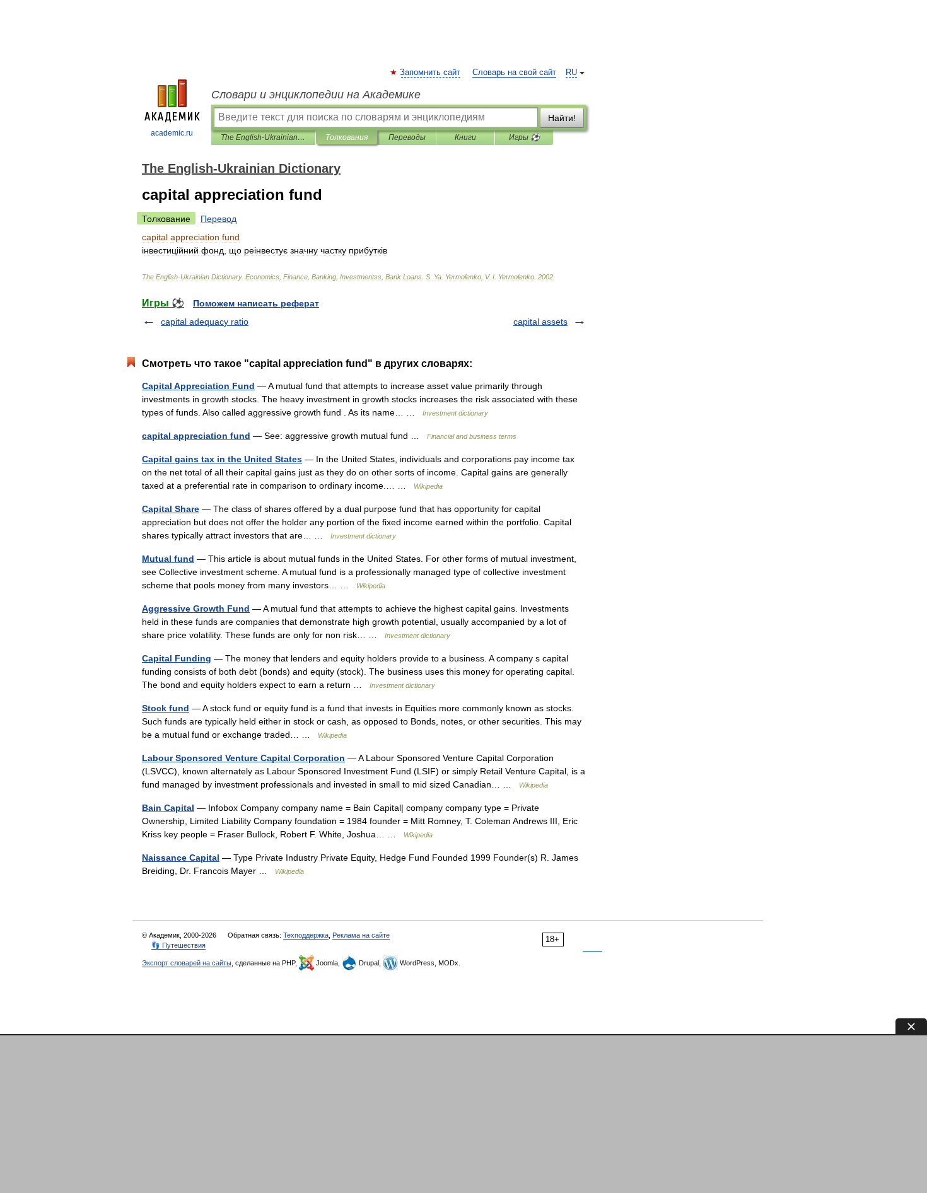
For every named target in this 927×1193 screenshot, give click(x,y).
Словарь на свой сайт (514, 72)
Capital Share (170, 509)
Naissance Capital (180, 858)
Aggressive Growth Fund (196, 608)
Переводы (407, 137)
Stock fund (165, 708)
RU (571, 72)
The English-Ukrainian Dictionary (263, 137)
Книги (465, 137)
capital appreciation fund (196, 436)
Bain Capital (168, 808)
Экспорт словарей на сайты (186, 963)
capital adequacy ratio (204, 322)
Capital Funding (176, 658)
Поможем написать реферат (256, 303)
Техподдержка (306, 935)
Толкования (346, 137)
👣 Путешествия (178, 945)
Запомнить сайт (430, 72)
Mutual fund (168, 559)
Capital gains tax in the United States (222, 459)
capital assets (540, 322)
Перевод (218, 219)
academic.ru (172, 133)
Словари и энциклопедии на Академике (316, 94)
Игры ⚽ (524, 137)
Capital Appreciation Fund (198, 386)
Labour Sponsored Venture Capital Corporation (243, 758)
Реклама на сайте (361, 935)
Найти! (562, 118)
